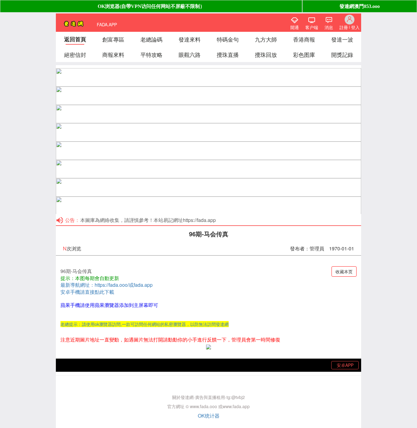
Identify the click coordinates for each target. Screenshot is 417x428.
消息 (329, 27)
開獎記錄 (342, 54)
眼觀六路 (190, 54)
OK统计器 (208, 415)
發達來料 (190, 39)
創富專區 (113, 39)
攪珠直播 (228, 54)
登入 (355, 27)
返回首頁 (75, 39)
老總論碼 (151, 39)
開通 (294, 27)
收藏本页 (344, 271)
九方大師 (266, 39)
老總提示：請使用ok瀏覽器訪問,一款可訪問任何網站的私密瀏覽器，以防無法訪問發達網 (144, 324)
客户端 (311, 27)
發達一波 (342, 39)
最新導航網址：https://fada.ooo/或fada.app (106, 284)
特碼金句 (228, 39)
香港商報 (304, 39)
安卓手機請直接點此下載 (87, 291)
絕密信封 (75, 54)
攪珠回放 (266, 54)
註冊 (343, 27)
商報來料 (113, 54)
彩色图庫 (304, 54)
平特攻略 (151, 54)
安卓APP (345, 365)
